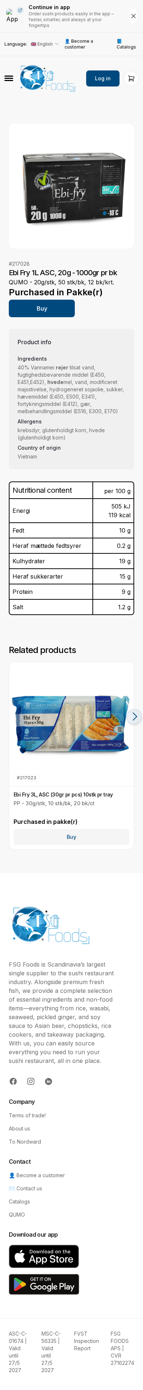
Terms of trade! (27, 1115)
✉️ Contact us (25, 1188)
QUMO (17, 1215)
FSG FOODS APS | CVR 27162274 (122, 1348)
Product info (34, 342)
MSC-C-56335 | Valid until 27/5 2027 (51, 1352)
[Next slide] (134, 716)
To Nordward (25, 1142)
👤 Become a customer (79, 44)
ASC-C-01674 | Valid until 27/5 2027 (18, 1352)
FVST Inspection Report (86, 1341)
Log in (103, 78)
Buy (42, 308)
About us (19, 1128)
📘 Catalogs (126, 44)
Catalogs (19, 1201)
